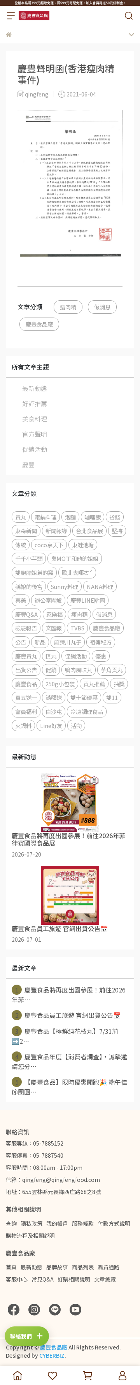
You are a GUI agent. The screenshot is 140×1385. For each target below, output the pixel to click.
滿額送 (54, 697)
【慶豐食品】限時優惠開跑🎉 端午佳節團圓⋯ (69, 1086)
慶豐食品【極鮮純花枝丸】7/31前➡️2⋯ (65, 1036)
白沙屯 (54, 711)
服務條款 (83, 1223)
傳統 (20, 545)
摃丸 (51, 656)
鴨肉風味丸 (78, 670)
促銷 (51, 670)
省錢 (114, 517)
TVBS (77, 628)
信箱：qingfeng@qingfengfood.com (53, 1179)
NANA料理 (100, 586)
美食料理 (34, 418)
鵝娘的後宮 (28, 586)
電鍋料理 (45, 517)
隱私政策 (31, 1223)
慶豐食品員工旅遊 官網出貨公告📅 (68, 1015)
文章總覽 (105, 1279)
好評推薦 (34, 403)
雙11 (112, 697)
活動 (76, 725)
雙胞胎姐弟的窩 (34, 572)
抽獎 (119, 684)
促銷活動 (34, 449)
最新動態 (34, 388)
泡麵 (70, 517)
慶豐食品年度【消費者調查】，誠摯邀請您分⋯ (69, 1061)
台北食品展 (89, 531)
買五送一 (26, 697)
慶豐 (28, 464)
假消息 (102, 307)
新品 (40, 642)
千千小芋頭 (28, 558)
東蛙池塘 (83, 545)
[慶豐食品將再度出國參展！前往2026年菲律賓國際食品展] (70, 802)
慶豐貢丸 (26, 656)
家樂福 (54, 614)
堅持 (117, 531)
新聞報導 (56, 531)
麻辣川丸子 (67, 642)
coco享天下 (49, 545)
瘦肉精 (68, 307)
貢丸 (20, 517)
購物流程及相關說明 (30, 1235)
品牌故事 (57, 1267)
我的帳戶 (57, 1223)
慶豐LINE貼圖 (87, 600)
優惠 (100, 656)
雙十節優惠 (84, 697)
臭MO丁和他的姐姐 (74, 558)
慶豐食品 (26, 684)
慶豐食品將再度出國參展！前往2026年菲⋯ (69, 994)
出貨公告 (26, 670)
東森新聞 (26, 531)
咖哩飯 (92, 517)
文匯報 (54, 628)
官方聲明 (34, 434)
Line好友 (51, 725)
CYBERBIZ (52, 1355)
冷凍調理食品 (86, 711)
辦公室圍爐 (48, 600)
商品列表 (83, 1267)
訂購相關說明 (74, 1279)
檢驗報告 (26, 628)
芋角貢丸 (111, 670)
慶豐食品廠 (39, 324)
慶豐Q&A (26, 614)
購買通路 (108, 1267)
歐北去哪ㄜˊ (77, 572)
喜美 (20, 600)
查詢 (11, 1223)
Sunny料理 (64, 586)
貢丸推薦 (94, 684)
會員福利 (26, 711)
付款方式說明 (114, 1223)
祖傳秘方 (101, 642)
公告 (20, 642)
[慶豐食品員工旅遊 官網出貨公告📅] (70, 895)
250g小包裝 (60, 684)
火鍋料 (23, 725)
